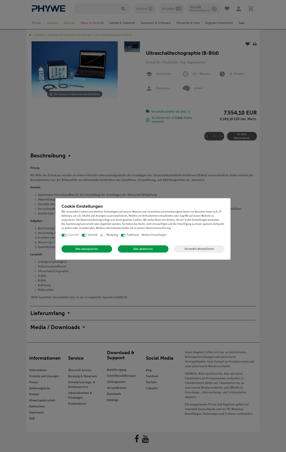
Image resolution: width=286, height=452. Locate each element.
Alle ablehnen (143, 249)
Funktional (133, 235)
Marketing (112, 235)
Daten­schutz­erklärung (158, 228)
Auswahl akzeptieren (199, 249)
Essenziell (73, 235)
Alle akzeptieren (86, 249)
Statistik (92, 235)
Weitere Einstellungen (154, 235)
